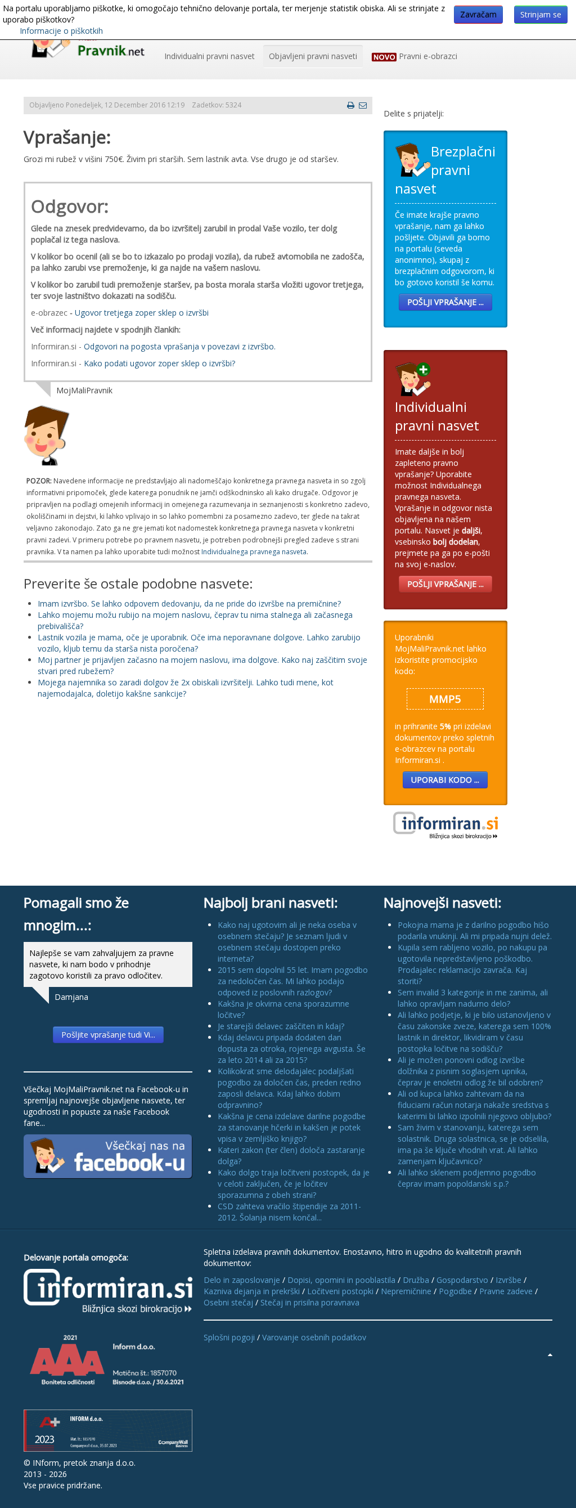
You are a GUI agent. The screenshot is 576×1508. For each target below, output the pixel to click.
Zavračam (478, 14)
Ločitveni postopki (340, 1291)
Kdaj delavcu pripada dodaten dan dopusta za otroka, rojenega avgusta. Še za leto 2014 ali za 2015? (292, 1048)
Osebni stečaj (228, 1302)
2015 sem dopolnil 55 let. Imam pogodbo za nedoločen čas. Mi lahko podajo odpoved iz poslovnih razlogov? (293, 981)
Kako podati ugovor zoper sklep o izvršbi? (159, 363)
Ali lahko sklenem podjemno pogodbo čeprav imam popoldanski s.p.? (467, 1178)
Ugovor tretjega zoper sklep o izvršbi (142, 312)
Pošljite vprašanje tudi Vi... (108, 1034)
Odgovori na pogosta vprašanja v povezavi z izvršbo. (180, 346)
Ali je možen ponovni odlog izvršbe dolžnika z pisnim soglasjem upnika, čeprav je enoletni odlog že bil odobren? (470, 1071)
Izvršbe (508, 1279)
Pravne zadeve (506, 1291)
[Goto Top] (550, 1354)
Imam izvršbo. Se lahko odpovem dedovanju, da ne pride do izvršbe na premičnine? (189, 603)
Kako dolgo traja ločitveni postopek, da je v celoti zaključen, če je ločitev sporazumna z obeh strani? (294, 1183)
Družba (416, 1279)
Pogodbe (455, 1291)
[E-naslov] (363, 105)
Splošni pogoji (229, 1337)
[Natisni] (350, 105)
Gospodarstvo (462, 1279)
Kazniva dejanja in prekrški (252, 1291)
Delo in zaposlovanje (242, 1279)
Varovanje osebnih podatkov (314, 1337)
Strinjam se (540, 14)
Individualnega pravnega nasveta (254, 551)
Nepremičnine (406, 1291)
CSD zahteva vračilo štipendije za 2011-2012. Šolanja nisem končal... (289, 1212)
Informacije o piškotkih (61, 30)
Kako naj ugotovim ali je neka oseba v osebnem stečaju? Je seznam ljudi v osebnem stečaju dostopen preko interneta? (287, 941)
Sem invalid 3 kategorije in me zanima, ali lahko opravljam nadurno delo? (473, 998)
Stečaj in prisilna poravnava (309, 1302)
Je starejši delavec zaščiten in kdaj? (281, 1026)
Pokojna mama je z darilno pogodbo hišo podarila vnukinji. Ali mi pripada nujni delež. (475, 930)
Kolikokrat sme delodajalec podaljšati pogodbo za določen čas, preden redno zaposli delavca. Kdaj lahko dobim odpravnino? (289, 1088)
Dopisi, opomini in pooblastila (341, 1279)
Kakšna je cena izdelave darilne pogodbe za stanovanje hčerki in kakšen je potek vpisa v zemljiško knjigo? (292, 1127)
